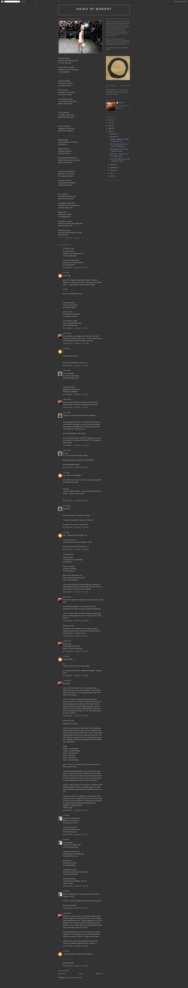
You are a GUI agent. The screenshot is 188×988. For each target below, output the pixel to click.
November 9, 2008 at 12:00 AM (76, 966)
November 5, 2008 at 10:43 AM (76, 549)
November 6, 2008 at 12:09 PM (76, 636)
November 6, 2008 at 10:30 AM (76, 621)
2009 (110, 128)
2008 (110, 131)
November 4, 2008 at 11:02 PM (76, 527)
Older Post (99, 974)
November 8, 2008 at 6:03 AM (75, 886)
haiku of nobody (94, 9)
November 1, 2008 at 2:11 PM (75, 267)
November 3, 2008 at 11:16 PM (76, 445)
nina (64, 815)
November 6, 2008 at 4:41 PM (75, 651)
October (112, 164)
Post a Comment (63, 970)
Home (81, 974)
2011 (110, 123)
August (112, 170)
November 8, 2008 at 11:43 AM (76, 946)
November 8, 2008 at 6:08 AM (75, 908)
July (111, 173)
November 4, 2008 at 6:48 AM (75, 501)
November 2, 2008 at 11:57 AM (76, 365)
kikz (64, 272)
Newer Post (61, 974)
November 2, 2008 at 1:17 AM (75, 328)
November (113, 136)
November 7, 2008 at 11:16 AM (76, 675)
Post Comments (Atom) (74, 977)
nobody (65, 333)
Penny (65, 370)
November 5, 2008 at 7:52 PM (75, 592)
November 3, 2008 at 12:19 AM (76, 394)
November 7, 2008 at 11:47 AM (76, 716)
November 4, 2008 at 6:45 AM (75, 467)
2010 (110, 125)
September (113, 167)
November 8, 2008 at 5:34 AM (75, 834)
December (113, 134)
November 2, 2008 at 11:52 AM (76, 343)
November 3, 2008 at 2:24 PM (75, 407)
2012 (110, 120)
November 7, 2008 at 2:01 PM (75, 810)
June (111, 176)
